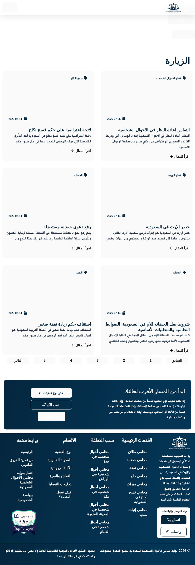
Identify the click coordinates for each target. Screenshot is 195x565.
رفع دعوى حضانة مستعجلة (67, 226)
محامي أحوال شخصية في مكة (99, 491)
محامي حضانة (137, 460)
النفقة (79, 272)
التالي (18, 360)
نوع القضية (63, 452)
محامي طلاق (137, 452)
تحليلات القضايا (60, 484)
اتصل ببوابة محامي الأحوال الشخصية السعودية (22, 480)
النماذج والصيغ (60, 476)
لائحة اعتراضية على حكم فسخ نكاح (60, 129)
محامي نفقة (138, 468)
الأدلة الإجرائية (60, 468)
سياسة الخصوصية (25, 497)
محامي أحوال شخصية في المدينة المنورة (98, 509)
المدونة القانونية (59, 460)
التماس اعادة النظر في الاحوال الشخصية (154, 129)
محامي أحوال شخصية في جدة (99, 456)
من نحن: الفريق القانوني (21, 462)
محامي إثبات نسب (137, 512)
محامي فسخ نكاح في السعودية (138, 497)
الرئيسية (27, 452)
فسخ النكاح (77, 78)
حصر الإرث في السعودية (168, 226)
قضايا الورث (174, 175)
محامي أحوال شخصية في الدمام (99, 527)
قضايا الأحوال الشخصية (168, 78)
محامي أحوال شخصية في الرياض (99, 474)
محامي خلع (139, 476)
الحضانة (78, 175)
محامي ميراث (137, 484)
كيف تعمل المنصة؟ (63, 494)
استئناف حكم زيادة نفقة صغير (65, 324)
